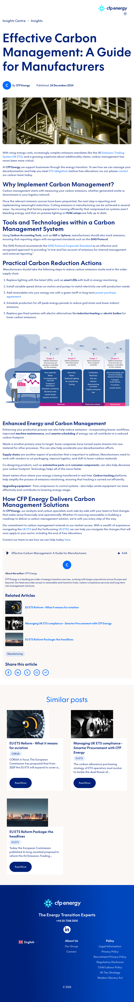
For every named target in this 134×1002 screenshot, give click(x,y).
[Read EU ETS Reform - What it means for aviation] (35, 724)
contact (123, 171)
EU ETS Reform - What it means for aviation (52, 607)
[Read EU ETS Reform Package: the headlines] (35, 813)
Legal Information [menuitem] (110, 946)
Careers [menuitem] (71, 951)
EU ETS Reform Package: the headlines (49, 639)
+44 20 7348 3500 (67, 920)
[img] (118, 553)
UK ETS (26, 529)
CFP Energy (23, 85)
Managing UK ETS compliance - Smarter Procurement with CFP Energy (68, 623)
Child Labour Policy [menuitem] (110, 967)
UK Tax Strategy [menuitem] (110, 972)
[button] (7, 553)
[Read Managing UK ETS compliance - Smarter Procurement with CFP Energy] (99, 724)
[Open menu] (125, 14)
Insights (37, 21)
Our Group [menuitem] (71, 946)
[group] (67, 553)
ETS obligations (59, 171)
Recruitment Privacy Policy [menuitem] (110, 956)
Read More (20, 782)
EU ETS (79, 758)
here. (68, 539)
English (29, 942)
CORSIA (16, 753)
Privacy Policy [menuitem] (110, 951)
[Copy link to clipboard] (45, 672)
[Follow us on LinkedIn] (67, 929)
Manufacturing (15, 653)
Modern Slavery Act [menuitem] (110, 977)
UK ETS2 (64, 529)
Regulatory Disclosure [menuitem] (110, 962)
